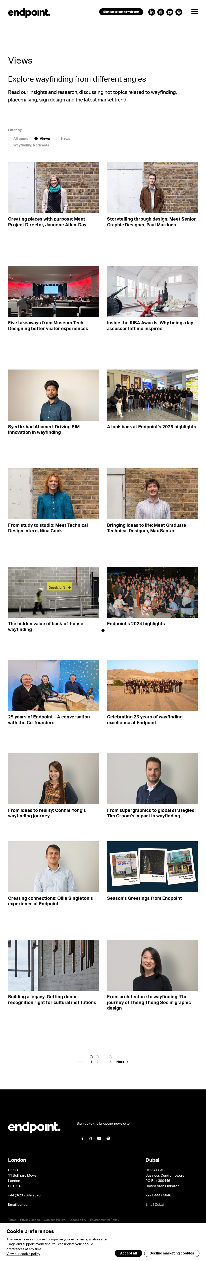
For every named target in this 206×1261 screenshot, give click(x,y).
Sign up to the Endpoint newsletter (104, 1124)
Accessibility (77, 1220)
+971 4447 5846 (158, 1195)
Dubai (152, 1161)
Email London (18, 1205)
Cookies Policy (54, 1220)
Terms (12, 1220)
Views (45, 139)
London (17, 1161)
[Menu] (190, 12)
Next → (122, 1062)
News (65, 139)
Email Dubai (154, 1205)
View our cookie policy (23, 1254)
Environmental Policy (104, 1220)
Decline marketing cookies (171, 1253)
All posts (20, 139)
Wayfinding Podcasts (31, 146)
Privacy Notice (30, 1220)
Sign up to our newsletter (121, 12)
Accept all (128, 1253)
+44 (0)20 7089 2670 (24, 1195)
